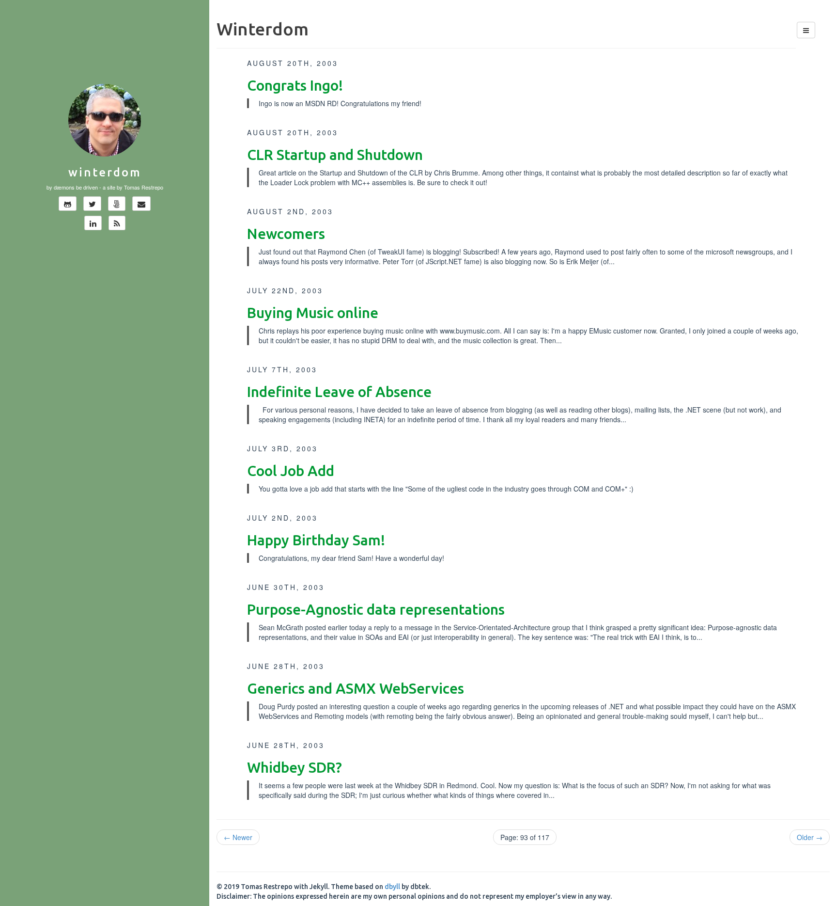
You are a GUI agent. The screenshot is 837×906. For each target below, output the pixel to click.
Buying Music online (312, 312)
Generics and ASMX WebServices (355, 688)
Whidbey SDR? (294, 767)
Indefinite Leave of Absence (339, 391)
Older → (809, 837)
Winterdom (104, 172)
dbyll (392, 886)
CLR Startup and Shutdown (335, 154)
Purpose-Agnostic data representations (376, 609)
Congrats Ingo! (295, 85)
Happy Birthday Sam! (316, 540)
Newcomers (286, 233)
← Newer (238, 837)
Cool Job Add (290, 470)
